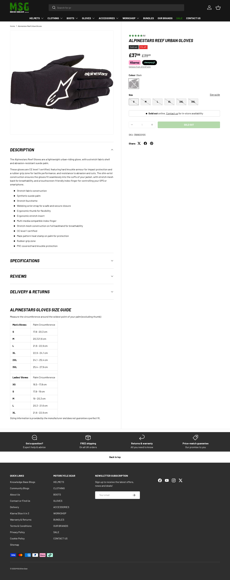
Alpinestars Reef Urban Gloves (30, 26)
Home (12, 26)
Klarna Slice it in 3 (19, 513)
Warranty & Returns (20, 519)
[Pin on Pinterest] (151, 143)
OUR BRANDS (165, 18)
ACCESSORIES (107, 18)
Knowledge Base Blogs (22, 481)
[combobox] (116, 7)
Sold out (189, 124)
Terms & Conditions (21, 525)
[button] (218, 7)
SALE (179, 18)
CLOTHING (53, 18)
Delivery (14, 507)
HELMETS (34, 18)
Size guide (215, 94)
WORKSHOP (129, 18)
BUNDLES (148, 18)
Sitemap (14, 544)
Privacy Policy (17, 532)
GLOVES (86, 18)
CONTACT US (193, 18)
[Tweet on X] (139, 143)
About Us (15, 494)
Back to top (115, 457)
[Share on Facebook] (145, 143)
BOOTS (70, 18)
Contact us (172, 113)
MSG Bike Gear (22, 568)
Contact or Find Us (20, 500)
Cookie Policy (17, 538)
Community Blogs (19, 488)
